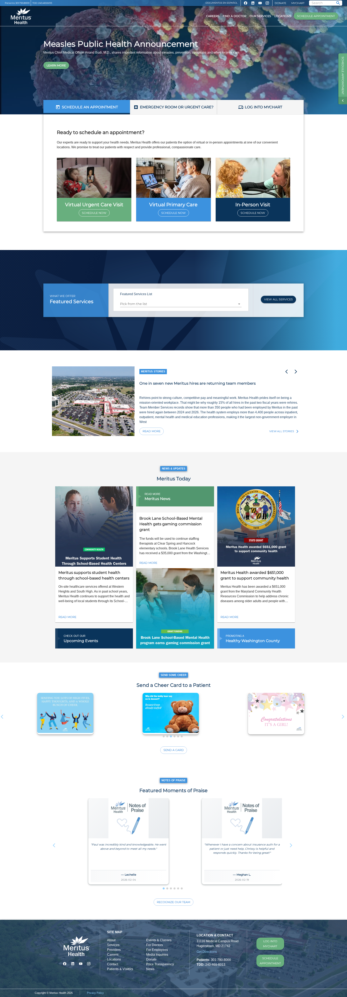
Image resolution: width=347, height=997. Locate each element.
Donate (280, 3)
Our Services (260, 16)
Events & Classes (158, 940)
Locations (282, 16)
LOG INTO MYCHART (270, 943)
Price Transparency (160, 964)
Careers (212, 16)
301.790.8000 (22, 3)
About (111, 940)
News (150, 969)
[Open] (239, 304)
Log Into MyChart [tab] (263, 107)
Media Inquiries (157, 954)
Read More (151, 431)
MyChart (297, 3)
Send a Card (173, 750)
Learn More (56, 65)
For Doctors (154, 945)
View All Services (278, 299)
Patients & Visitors (120, 969)
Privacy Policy (95, 992)
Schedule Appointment (316, 16)
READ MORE (67, 617)
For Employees (157, 949)
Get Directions (207, 951)
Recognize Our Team (173, 902)
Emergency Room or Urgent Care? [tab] (176, 107)
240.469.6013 (45, 3)
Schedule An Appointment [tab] (90, 107)
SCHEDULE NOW (94, 213)
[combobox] (178, 304)
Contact (112, 964)
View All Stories (281, 431)
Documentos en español (221, 2)
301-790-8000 (221, 959)
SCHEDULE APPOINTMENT (270, 960)
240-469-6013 (215, 964)
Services (113, 945)
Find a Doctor (234, 16)
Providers (114, 949)
